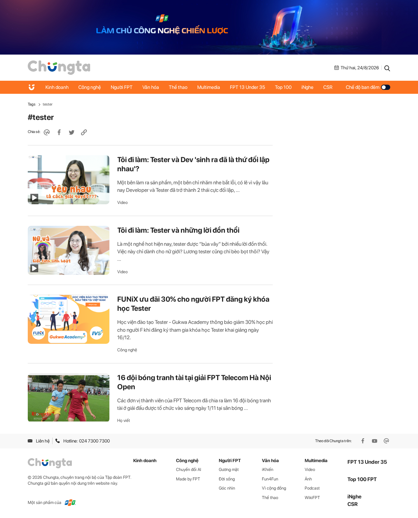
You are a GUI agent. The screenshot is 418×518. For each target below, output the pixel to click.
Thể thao (178, 87)
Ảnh (308, 478)
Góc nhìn (227, 488)
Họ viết (123, 420)
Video (122, 202)
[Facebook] (363, 441)
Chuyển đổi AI (188, 469)
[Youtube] (375, 441)
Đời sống (227, 478)
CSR (327, 87)
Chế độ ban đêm (362, 87)
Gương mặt (229, 469)
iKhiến (267, 469)
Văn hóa (150, 87)
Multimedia (208, 87)
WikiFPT (312, 497)
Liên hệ (43, 440)
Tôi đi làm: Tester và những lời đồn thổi (178, 230)
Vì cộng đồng (274, 488)
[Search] (387, 67)
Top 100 (283, 87)
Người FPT (122, 87)
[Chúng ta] (59, 67)
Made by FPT (188, 478)
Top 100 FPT (362, 479)
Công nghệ (89, 87)
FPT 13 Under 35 (247, 87)
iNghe (307, 87)
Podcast (312, 488)
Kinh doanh (57, 87)
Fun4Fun (270, 478)
